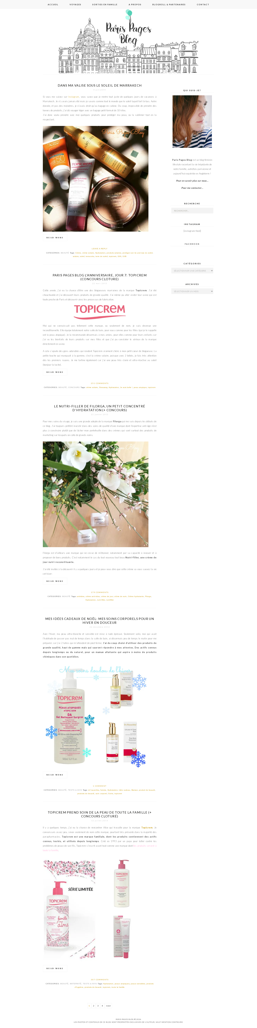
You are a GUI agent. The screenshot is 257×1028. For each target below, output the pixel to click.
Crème (78, 253)
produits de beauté (85, 793)
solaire (76, 256)
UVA (120, 256)
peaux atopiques (122, 984)
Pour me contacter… (192, 187)
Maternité (75, 984)
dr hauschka (93, 790)
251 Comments (100, 383)
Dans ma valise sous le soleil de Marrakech (100, 85)
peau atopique (140, 387)
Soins (110, 793)
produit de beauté (147, 790)
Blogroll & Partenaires (169, 4)
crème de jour (107, 596)
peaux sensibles (138, 984)
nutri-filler (101, 600)
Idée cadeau (124, 790)
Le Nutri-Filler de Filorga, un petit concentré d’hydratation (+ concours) (99, 408)
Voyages (75, 4)
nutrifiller (110, 600)
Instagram (73, 96)
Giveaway (103, 387)
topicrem (112, 256)
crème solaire (88, 253)
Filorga (148, 596)
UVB (125, 256)
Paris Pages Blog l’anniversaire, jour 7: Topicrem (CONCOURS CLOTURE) (100, 277)
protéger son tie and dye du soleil (138, 253)
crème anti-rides (93, 596)
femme (103, 790)
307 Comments (100, 979)
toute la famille (118, 987)
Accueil (53, 4)
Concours (74, 387)
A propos (135, 4)
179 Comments (100, 592)
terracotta (90, 256)
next (108, 1006)
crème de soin (120, 596)
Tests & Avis (75, 790)
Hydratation (100, 253)
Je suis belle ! (126, 387)
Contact (203, 4)
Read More (55, 238)
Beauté (65, 253)
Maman (134, 790)
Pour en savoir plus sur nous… (192, 180)
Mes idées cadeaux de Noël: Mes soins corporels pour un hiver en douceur (99, 620)
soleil (82, 256)
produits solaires (114, 253)
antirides (80, 596)
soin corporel (101, 793)
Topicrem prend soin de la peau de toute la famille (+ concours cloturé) (100, 814)
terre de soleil (101, 256)
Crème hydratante (136, 596)
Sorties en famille (104, 4)
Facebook (192, 244)
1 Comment (99, 786)
